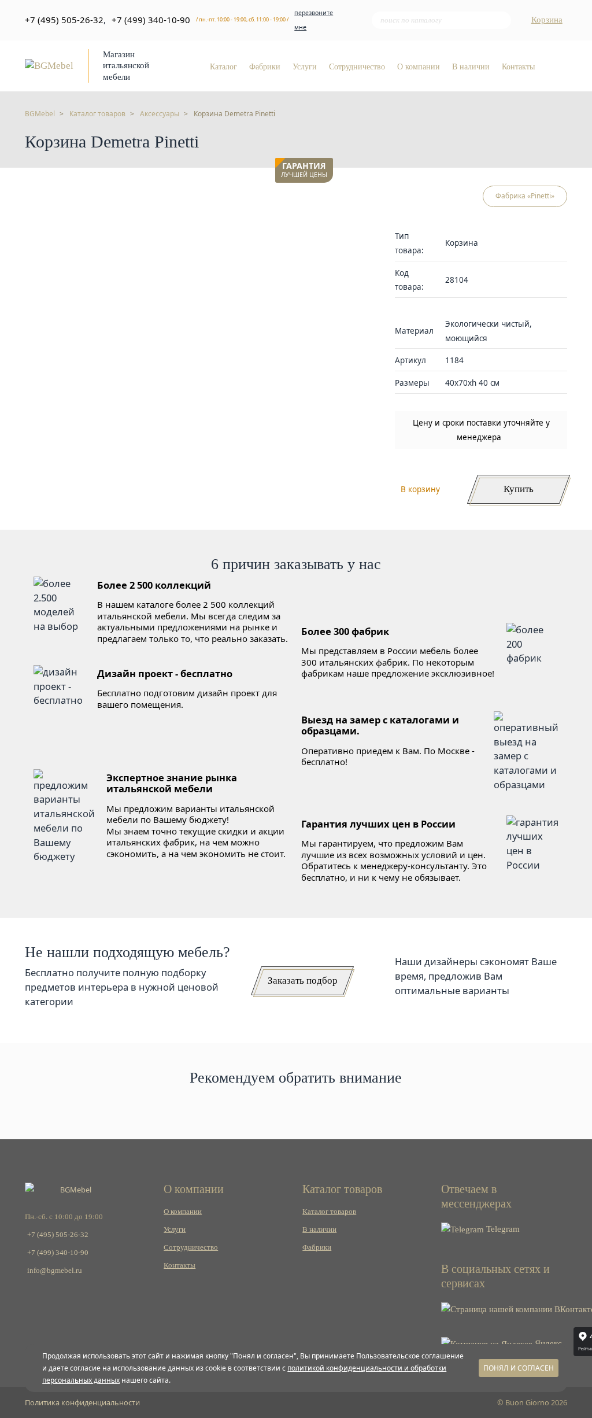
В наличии (471, 66)
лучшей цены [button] (304, 170)
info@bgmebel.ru (54, 1270)
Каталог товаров (329, 1211)
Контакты (518, 66)
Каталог (223, 66)
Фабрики (264, 66)
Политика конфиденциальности (82, 1402)
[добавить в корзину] (321, 200)
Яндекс (547, 1343)
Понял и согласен (518, 1368)
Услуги (305, 66)
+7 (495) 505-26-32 (64, 19)
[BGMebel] (49, 65)
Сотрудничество (357, 66)
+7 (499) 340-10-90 (151, 19)
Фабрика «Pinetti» (524, 196)
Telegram (502, 1229)
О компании (418, 66)
